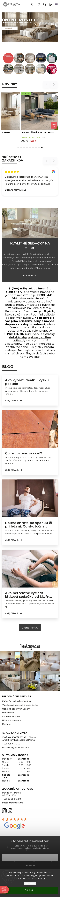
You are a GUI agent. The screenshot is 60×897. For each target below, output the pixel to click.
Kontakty (7, 724)
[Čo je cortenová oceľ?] (30, 447)
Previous (47, 84)
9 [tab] (42, 147)
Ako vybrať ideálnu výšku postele (27, 381)
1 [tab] (18, 147)
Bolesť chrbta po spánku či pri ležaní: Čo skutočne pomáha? (28, 524)
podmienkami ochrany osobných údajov (30, 848)
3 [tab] (24, 147)
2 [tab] (21, 147)
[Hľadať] (44, 4)
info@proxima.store (12, 802)
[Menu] (56, 4)
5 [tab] (30, 147)
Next (54, 84)
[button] (4, 27)
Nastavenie (30, 883)
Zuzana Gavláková (16, 189)
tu (44, 878)
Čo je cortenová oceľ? (23, 453)
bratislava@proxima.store (15, 747)
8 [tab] (39, 147)
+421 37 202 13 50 (11, 799)
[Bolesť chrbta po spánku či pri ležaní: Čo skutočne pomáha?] (30, 516)
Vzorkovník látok (11, 716)
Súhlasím (30, 890)
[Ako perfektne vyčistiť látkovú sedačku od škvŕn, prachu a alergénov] (30, 586)
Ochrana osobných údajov (16, 709)
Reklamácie (8, 712)
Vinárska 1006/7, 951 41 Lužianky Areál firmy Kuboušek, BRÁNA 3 (19, 738)
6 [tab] (33, 147)
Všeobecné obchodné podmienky (20, 705)
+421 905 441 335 (11, 743)
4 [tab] (27, 147)
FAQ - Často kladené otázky (16, 701)
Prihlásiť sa (30, 865)
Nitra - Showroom (11, 720)
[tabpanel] (39, 117)
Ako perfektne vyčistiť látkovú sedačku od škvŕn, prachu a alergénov (27, 594)
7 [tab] (36, 147)
